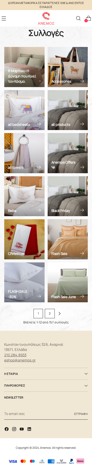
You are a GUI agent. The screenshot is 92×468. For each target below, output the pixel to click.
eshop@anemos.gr (20, 360)
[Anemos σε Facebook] (7, 430)
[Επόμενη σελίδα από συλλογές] (59, 313)
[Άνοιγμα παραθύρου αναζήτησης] (78, 18)
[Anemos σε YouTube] (22, 430)
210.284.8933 (15, 355)
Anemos (45, 447)
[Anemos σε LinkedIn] (30, 430)
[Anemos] (46, 18)
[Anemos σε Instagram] (14, 430)
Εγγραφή (81, 414)
